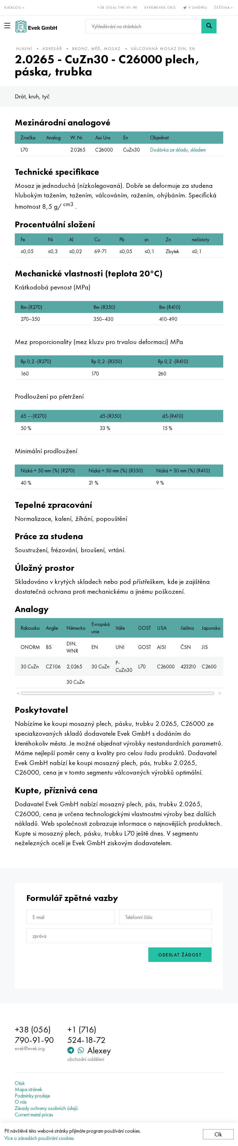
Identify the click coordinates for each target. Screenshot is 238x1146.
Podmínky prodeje (32, 1096)
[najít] (209, 26)
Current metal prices (34, 1114)
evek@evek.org (160, 7)
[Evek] (36, 26)
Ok (218, 1134)
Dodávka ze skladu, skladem (178, 149)
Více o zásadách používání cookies (39, 1138)
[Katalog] (8, 26)
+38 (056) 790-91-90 (118, 7)
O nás (21, 1102)
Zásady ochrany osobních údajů (46, 1108)
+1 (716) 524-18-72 (86, 1034)
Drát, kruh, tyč (32, 96)
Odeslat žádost (180, 955)
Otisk (20, 1083)
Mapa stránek (28, 1089)
